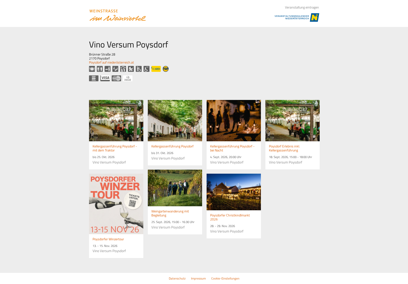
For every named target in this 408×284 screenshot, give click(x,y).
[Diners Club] (127, 78)
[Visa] (105, 78)
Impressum (198, 278)
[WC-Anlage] (100, 69)
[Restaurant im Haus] (92, 69)
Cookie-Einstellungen (225, 278)
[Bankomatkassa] (93, 78)
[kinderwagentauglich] (131, 69)
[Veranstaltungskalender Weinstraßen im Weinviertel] (118, 15)
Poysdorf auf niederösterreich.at (111, 62)
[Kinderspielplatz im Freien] (115, 69)
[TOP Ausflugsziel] (166, 69)
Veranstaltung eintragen (302, 7)
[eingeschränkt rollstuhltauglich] (139, 69)
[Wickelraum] (107, 69)
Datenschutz (177, 278)
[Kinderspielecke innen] (123, 69)
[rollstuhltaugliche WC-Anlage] (146, 69)
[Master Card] (116, 78)
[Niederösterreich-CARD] (156, 69)
